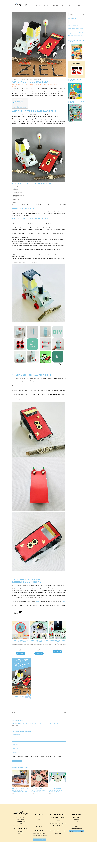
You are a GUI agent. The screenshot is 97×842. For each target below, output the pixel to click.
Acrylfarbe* (15, 188)
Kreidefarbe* (22, 188)
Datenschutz (76, 817)
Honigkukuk (28, 91)
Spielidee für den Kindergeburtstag (19, 107)
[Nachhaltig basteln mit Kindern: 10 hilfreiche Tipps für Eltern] (39, 778)
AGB (76, 824)
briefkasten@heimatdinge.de (20, 825)
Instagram (20, 833)
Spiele (34, 79)
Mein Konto (39, 826)
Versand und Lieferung (76, 821)
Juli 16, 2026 (58, 827)
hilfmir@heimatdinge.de (76, 828)
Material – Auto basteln (17, 102)
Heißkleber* (15, 200)
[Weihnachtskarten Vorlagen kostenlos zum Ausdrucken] (57, 778)
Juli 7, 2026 (58, 835)
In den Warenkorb (20, 653)
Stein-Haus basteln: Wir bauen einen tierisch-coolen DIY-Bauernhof (20, 790)
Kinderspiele (30, 79)
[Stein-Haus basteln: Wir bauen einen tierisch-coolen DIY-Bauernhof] (20, 778)
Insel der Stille (54, 91)
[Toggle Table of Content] (25, 100)
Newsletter (39, 821)
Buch (39, 819)
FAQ (39, 824)
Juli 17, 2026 (58, 820)
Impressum (76, 819)
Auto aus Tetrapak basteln (18, 101)
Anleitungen (15, 79)
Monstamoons (39, 91)
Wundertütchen (16, 91)
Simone (13, 793)
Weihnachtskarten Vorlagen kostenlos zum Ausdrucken (56, 790)
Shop (39, 817)
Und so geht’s (15, 103)
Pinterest (20, 831)
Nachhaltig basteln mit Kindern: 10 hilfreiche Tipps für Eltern (39, 790)
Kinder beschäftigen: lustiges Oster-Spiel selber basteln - (39, 723)
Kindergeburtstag (22, 79)
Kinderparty (38, 601)
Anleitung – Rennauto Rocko (19, 106)
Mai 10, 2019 (38, 79)
